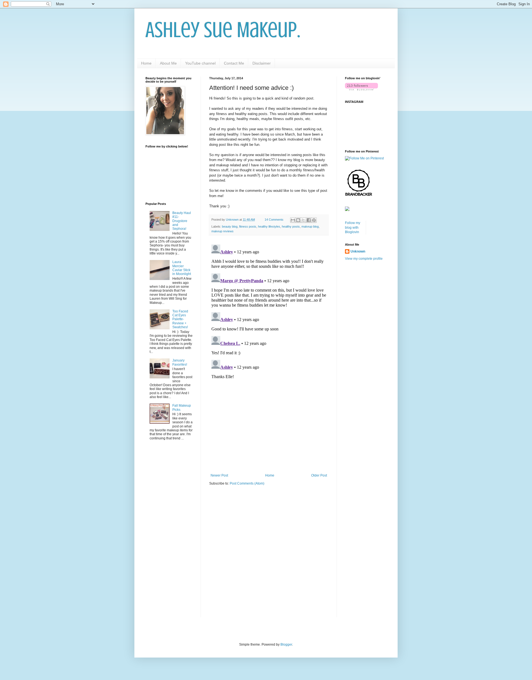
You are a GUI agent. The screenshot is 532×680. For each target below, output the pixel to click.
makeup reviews (222, 231)
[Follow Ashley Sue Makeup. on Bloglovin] (361, 89)
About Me (168, 63)
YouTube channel (200, 63)
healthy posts (291, 226)
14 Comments (274, 219)
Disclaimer (261, 63)
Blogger (286, 644)
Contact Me (234, 63)
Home (146, 63)
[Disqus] (268, 311)
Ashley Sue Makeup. (222, 29)
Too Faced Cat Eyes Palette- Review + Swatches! (180, 319)
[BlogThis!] (298, 220)
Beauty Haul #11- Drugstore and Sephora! (181, 221)
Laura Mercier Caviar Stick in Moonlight (181, 268)
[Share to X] (303, 220)
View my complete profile (364, 259)
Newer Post (219, 475)
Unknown (358, 251)
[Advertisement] (268, 428)
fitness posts (247, 226)
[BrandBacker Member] (359, 196)
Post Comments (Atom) (247, 483)
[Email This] (293, 220)
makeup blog (310, 226)
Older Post (319, 475)
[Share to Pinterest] (314, 220)
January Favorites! (179, 362)
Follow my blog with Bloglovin (352, 227)
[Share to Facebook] (308, 220)
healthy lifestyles (269, 226)
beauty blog (229, 226)
